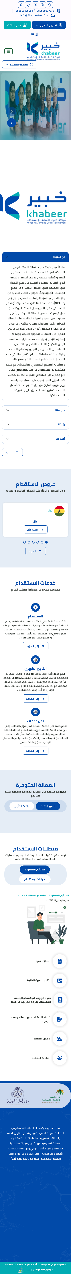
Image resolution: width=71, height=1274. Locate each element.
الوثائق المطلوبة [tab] (35, 869)
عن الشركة (59, 257)
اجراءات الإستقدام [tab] (35, 879)
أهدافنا (60, 439)
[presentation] (11, 111)
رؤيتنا (61, 424)
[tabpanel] (35, 981)
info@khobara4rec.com (35, 1231)
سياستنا (60, 410)
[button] (40, 142)
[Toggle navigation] (8, 51)
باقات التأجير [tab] (22, 806)
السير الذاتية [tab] (48, 806)
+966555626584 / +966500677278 (35, 1236)
